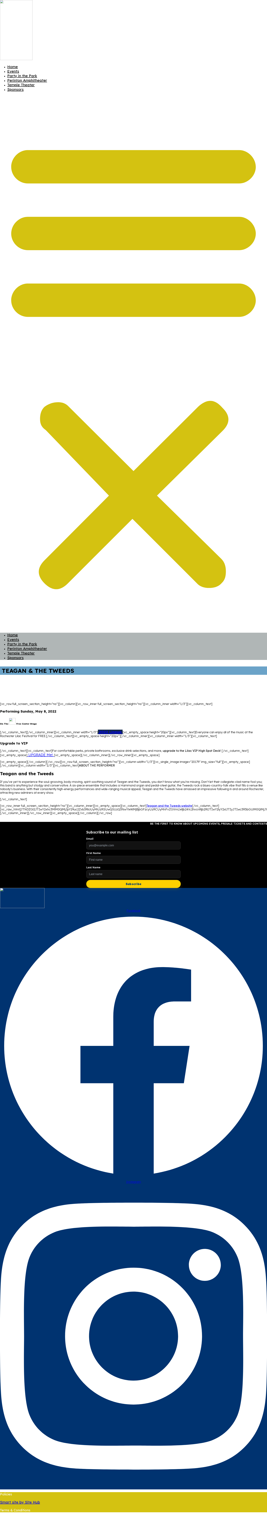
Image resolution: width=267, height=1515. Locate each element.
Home (12, 66)
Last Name (93, 867)
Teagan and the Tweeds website (169, 806)
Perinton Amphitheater (27, 80)
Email (89, 838)
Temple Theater (21, 85)
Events (13, 71)
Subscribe (133, 884)
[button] (133, 362)
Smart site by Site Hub (20, 1502)
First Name (93, 853)
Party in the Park (22, 76)
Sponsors (15, 89)
